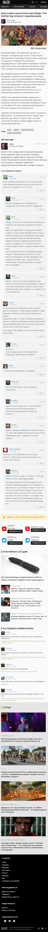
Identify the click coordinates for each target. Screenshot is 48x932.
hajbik (13, 198)
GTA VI (3, 769)
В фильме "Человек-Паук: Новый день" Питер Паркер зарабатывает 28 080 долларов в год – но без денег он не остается (26, 604)
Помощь (5, 875)
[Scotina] (8, 345)
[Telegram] (5, 921)
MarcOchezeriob (14, 449)
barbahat (14, 401)
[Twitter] (9, 921)
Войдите (10, 517)
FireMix (8, 632)
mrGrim (11, 303)
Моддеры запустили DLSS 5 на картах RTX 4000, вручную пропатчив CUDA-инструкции (23, 642)
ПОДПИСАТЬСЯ (15, 531)
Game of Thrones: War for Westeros (26, 614)
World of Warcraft (9, 804)
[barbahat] (8, 401)
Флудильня (5, 684)
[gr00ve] (5, 366)
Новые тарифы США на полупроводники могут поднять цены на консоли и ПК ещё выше (22, 699)
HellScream (15, 382)
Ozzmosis (9, 648)
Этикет (5, 873)
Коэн (8, 20)
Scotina (14, 344)
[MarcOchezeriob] (5, 450)
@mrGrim (9, 349)
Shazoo (5, 908)
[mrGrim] (5, 303)
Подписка (6, 894)
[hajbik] (8, 199)
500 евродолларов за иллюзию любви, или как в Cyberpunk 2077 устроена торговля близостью (21, 740)
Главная (5, 865)
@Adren (8, 203)
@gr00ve (9, 387)
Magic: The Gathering (14, 133)
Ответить (42, 177)
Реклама (5, 867)
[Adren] (5, 177)
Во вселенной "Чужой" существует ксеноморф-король (19, 671)
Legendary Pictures (27, 130)
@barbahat (25, 430)
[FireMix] (3, 633)
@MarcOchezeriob (12, 476)
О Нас (4, 862)
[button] (4, 6)
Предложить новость (10, 897)
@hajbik (8, 222)
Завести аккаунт (9, 892)
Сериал (16, 130)
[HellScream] (8, 382)
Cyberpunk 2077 (7, 736)
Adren (10, 176)
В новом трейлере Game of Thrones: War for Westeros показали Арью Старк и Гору (29, 617)
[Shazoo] (6, 2)
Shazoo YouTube (8, 910)
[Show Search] (32, 2)
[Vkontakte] (14, 921)
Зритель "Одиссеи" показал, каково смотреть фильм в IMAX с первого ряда (27, 590)
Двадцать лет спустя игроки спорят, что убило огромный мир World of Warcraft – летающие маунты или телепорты (24, 810)
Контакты (6, 870)
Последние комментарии (17, 628)
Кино (9, 130)
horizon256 (9, 677)
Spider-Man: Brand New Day (22, 598)
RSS (3, 878)
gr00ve (10, 365)
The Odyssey (16, 586)
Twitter (12, 20)
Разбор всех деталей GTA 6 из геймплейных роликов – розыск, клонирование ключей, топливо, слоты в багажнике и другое (23, 774)
